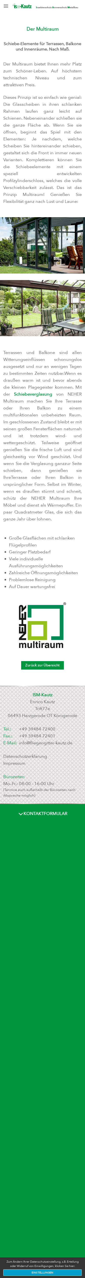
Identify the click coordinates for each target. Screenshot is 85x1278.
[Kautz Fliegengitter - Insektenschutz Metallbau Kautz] (45, 6)
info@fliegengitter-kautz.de (45, 743)
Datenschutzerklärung (25, 756)
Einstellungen (42, 1272)
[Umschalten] (21, 814)
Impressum (14, 763)
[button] (5, 6)
